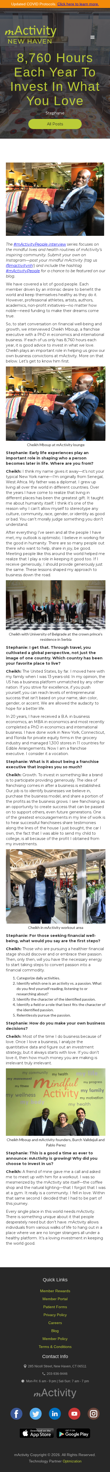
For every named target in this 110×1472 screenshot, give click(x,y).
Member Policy (55, 1339)
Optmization (72, 1461)
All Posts (55, 124)
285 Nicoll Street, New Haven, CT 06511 (57, 1366)
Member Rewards (55, 1291)
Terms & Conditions (55, 1347)
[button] (93, 37)
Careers (55, 1323)
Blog (55, 1331)
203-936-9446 (57, 1374)
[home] (29, 37)
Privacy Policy (55, 1315)
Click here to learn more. (78, 4)
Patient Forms (55, 1307)
